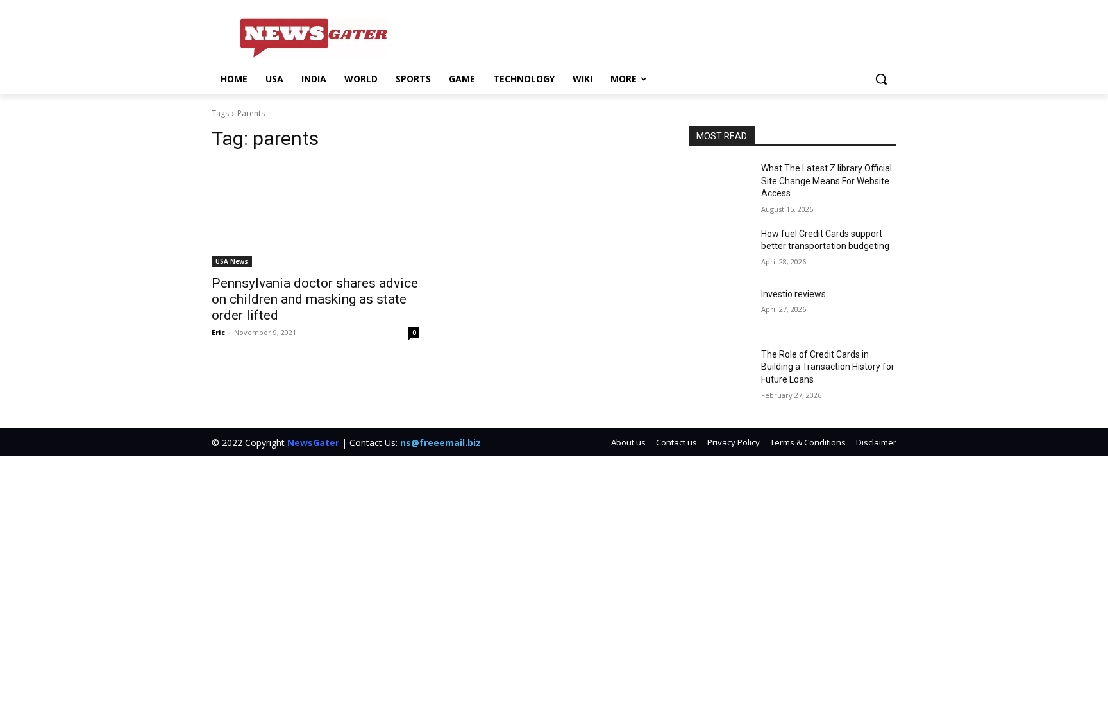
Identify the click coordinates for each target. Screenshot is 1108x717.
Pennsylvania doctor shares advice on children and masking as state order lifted (315, 299)
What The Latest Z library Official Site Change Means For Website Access (826, 180)
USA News (231, 261)
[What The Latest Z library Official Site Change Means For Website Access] (720, 184)
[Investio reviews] (720, 310)
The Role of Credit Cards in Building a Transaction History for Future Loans (827, 366)
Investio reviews (793, 294)
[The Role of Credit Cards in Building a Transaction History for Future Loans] (720, 370)
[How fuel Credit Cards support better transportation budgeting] (720, 250)
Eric (218, 332)
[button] (881, 79)
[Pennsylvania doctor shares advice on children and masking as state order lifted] (315, 215)
